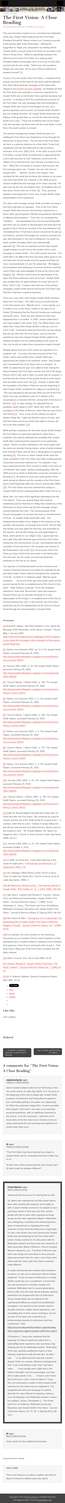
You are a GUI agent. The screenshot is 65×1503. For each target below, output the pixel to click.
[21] (32, 550)
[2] (25, 180)
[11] (35, 382)
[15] (28, 424)
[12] (57, 389)
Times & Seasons (31, 1497)
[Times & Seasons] (32, 9)
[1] (21, 72)
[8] (14, 274)
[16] (14, 455)
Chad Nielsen (10, 26)
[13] (14, 403)
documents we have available (27, 89)
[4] (16, 214)
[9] (12, 312)
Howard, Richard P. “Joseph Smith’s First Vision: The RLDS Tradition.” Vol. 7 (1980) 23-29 (32, 967)
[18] (5, 487)
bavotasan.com (45, 1500)
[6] (14, 246)
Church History (10, 13)
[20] (39, 536)
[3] (38, 190)
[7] (27, 264)
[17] (13, 476)
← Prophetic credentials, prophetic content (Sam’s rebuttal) (16, 1052)
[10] (35, 323)
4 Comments (39, 26)
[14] (15, 414)
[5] (59, 228)
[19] (15, 503)
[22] (26, 602)
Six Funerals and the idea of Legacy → (49, 1051)
